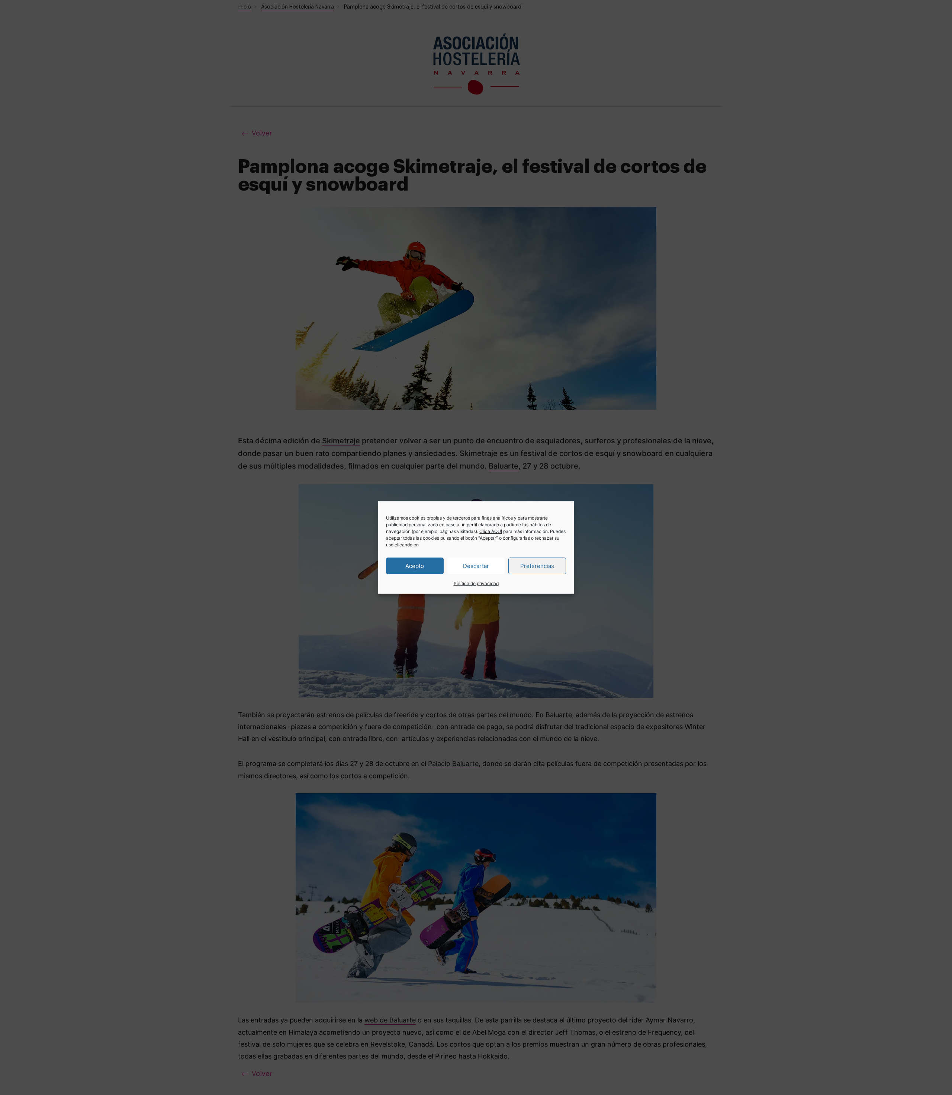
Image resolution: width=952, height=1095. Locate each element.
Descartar (476, 565)
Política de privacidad (476, 583)
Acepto (414, 565)
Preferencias (537, 565)
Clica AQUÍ (490, 531)
